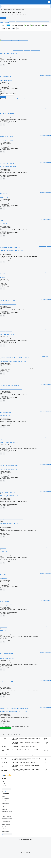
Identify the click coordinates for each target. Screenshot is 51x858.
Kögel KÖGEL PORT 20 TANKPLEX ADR (10, 469)
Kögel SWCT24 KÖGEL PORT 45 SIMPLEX (11, 389)
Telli (3, 96)
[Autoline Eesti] (8, 2)
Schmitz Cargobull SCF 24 (5, 754)
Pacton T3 (3, 743)
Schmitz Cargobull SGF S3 (5, 750)
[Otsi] (49, 6)
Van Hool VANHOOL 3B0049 (7, 140)
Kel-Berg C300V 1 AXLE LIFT (7, 658)
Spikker (3, 783)
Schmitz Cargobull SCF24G (7, 334)
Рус (5, 791)
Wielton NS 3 (4, 738)
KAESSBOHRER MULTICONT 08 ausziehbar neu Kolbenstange (16, 711)
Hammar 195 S (3, 630)
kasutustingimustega (25, 98)
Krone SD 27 (3, 746)
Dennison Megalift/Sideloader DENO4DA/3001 (11, 250)
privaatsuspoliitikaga (15, 98)
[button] (49, 2)
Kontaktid (4, 785)
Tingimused (4, 809)
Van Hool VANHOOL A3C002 (7, 113)
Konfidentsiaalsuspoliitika (7, 811)
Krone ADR (3, 277)
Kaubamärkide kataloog (7, 818)
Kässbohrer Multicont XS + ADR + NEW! (10, 523)
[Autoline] (1, 9)
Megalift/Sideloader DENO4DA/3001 (9, 442)
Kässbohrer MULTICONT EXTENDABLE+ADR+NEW (13, 361)
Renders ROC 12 (4, 762)
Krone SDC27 (3, 224)
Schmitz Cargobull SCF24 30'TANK (8, 53)
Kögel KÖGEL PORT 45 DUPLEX (8, 304)
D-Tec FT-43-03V (4, 197)
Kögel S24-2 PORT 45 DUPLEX (8, 166)
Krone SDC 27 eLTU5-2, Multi (7, 685)
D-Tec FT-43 (3, 758)
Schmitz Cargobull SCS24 (6, 605)
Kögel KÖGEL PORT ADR (6, 80)
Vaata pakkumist (5, 728)
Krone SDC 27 (4, 770)
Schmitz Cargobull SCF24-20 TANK (9, 495)
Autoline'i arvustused (6, 816)
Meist (3, 781)
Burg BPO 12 (4, 766)
